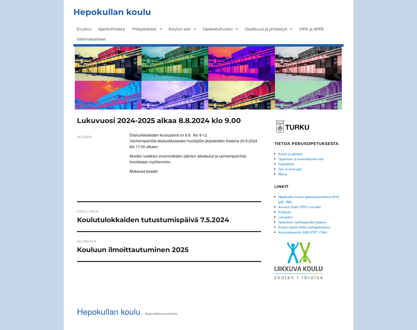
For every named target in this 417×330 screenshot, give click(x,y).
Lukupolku (285, 217)
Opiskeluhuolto (218, 29)
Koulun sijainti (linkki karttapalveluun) (304, 227)
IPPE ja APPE (311, 29)
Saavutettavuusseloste (161, 313)
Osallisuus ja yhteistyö (266, 29)
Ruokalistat (286, 164)
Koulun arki (180, 29)
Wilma (282, 174)
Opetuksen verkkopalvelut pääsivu (302, 222)
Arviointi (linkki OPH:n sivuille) (299, 207)
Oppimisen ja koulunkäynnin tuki (301, 159)
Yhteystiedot (144, 29)
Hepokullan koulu (112, 12)
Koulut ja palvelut (290, 153)
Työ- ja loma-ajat (289, 169)
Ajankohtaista (111, 29)
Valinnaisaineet (91, 39)
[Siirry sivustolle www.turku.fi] (292, 125)
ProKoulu (284, 212)
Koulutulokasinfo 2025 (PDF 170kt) (302, 232)
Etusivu (84, 29)
